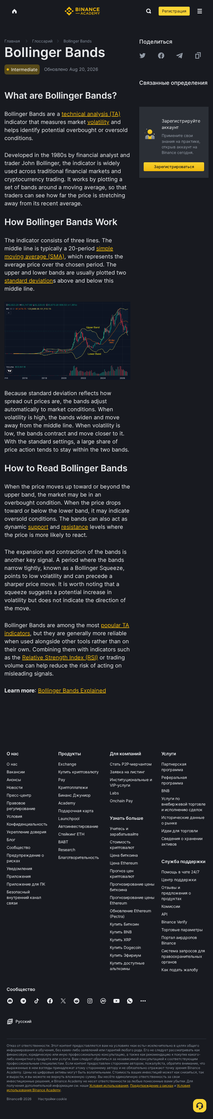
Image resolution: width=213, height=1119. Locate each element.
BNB (165, 790)
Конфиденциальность (27, 824)
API (164, 914)
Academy (66, 803)
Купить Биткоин (124, 924)
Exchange (67, 764)
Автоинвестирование (78, 826)
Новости (14, 787)
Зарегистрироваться (174, 166)
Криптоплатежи (73, 787)
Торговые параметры (182, 929)
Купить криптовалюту (78, 771)
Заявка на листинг (127, 771)
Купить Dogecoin (125, 947)
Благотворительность (78, 857)
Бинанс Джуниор (74, 795)
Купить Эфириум (125, 955)
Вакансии (16, 771)
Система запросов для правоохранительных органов (183, 956)
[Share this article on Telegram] (179, 55)
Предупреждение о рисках (151, 1085)
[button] (199, 11)
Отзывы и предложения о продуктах (176, 893)
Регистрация (174, 11)
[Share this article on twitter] (142, 55)
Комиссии (170, 906)
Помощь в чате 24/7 (180, 871)
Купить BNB (121, 931)
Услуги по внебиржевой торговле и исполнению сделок (183, 804)
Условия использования (108, 1085)
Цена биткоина (124, 855)
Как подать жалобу (179, 969)
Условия (14, 816)
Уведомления (19, 868)
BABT (63, 841)
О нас (12, 764)
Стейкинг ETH (71, 834)
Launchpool (68, 818)
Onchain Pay (121, 800)
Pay (61, 779)
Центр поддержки (178, 879)
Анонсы (14, 779)
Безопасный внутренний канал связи (24, 897)
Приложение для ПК (26, 884)
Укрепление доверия (26, 831)
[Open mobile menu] (199, 11)
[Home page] (82, 11)
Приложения (19, 876)
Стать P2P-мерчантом (131, 764)
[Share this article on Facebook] (161, 55)
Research (66, 849)
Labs (114, 793)
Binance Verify (174, 921)
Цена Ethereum (124, 863)
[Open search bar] (147, 11)
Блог (11, 839)
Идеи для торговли (179, 830)
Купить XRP (120, 939)
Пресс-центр (19, 795)
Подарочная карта (75, 810)
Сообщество (18, 847)
